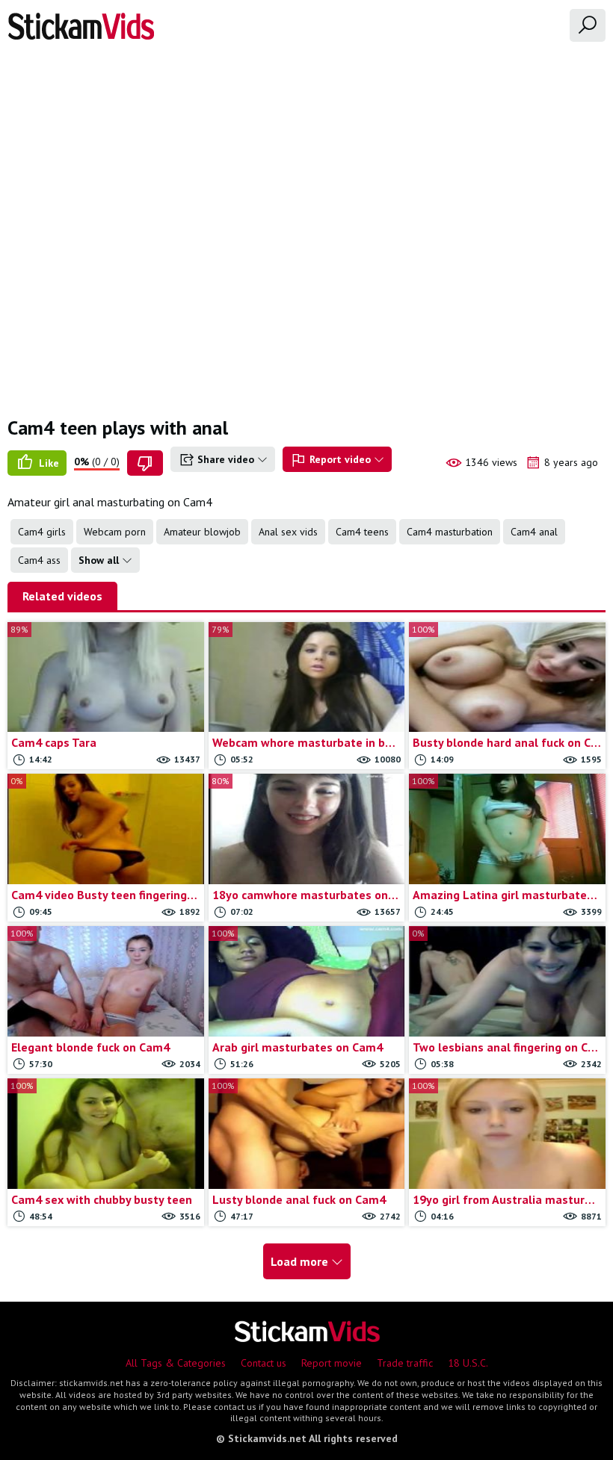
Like (47, 463)
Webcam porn (115, 531)
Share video (225, 459)
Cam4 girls (42, 531)
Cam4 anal (534, 531)
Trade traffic (405, 1363)
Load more (301, 1261)
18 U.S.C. (468, 1363)
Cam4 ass (39, 560)
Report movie (331, 1363)
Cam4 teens (362, 531)
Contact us (263, 1363)
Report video (340, 459)
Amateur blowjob (202, 531)
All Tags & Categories (176, 1363)
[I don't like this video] (145, 463)
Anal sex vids (288, 531)
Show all (100, 560)
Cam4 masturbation (450, 531)
